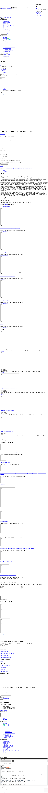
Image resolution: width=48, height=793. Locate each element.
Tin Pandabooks (3, 667)
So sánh (1, 166)
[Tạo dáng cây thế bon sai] (3, 460)
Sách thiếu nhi (5, 748)
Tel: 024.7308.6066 (6, 689)
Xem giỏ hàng (38, 12)
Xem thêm (2, 351)
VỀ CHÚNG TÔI (6, 737)
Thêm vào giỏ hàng (3, 231)
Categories (5, 719)
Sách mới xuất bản (6, 742)
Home (4, 88)
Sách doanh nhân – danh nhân (8, 745)
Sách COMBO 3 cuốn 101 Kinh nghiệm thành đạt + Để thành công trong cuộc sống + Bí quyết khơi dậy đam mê (17, 548)
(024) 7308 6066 (7, 54)
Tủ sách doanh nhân (9, 736)
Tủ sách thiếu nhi (3, 683)
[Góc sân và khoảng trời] (4, 519)
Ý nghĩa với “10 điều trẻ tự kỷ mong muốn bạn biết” (9, 388)
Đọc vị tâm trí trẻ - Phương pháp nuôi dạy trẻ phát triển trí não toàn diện (15, 451)
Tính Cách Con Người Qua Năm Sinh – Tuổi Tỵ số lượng (11, 162)
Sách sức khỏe (5, 749)
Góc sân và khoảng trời (3, 521)
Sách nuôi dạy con (6, 747)
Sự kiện (6, 728)
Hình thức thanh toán (4, 655)
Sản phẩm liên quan (6, 206)
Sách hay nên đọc (6, 751)
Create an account (3, 710)
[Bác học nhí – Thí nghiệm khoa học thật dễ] (4, 559)
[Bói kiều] (9, 320)
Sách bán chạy (5, 752)
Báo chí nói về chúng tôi (5, 665)
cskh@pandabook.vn (7, 688)
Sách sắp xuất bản (6, 741)
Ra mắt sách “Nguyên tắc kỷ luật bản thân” (8, 410)
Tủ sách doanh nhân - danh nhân (6, 679)
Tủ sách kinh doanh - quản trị (5, 677)
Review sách (2, 669)
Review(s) (2, 134)
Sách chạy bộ (5, 744)
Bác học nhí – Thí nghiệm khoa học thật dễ (6, 561)
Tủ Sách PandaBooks (7, 734)
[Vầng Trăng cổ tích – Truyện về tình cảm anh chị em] (4, 572)
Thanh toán (38, 13)
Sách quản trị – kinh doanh (8, 746)
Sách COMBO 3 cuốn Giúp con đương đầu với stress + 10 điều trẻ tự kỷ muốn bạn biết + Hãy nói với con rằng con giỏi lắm (24, 774)
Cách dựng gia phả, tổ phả (4, 300)
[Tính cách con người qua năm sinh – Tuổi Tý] (9, 248)
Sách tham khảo (29, 168)
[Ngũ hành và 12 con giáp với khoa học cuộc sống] (9, 272)
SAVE (2, 757)
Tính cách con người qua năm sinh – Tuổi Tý (7, 252)
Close (1, 693)
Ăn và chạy (2, 484)
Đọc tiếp (1, 279)
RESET (5, 757)
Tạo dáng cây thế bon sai (5, 462)
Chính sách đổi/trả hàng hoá (5, 657)
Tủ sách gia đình (8, 735)
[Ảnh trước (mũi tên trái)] (0, 787)
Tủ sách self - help (3, 676)
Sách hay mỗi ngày (4, 671)
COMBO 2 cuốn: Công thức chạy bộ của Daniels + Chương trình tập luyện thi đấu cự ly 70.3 (18, 780)
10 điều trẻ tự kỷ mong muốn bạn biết (7, 431)
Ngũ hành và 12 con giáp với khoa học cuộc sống (7, 276)
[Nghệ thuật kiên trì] (4, 532)
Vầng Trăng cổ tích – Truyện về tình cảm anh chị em (8, 575)
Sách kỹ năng (5, 743)
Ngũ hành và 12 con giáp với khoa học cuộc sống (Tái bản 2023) (10, 228)
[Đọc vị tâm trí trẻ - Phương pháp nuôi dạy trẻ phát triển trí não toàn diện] (3, 449)
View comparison (3, 791)
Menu (4, 718)
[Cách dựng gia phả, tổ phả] (9, 296)
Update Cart (3, 767)
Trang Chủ (5, 723)
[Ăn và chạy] (3, 482)
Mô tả (4, 170)
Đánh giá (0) (5, 171)
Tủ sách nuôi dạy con (4, 681)
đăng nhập (6, 204)
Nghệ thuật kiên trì (3, 534)
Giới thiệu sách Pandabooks (10, 733)
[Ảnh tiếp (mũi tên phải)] (2, 787)
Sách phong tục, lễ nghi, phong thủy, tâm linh (17, 168)
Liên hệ (1, 661)
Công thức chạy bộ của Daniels (6, 783)
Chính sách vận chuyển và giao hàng (7, 653)
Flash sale (4, 89)
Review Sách (7, 731)
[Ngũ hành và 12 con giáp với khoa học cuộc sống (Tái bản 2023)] (9, 224)
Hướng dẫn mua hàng (4, 651)
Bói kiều (1, 324)
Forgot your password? (4, 698)
